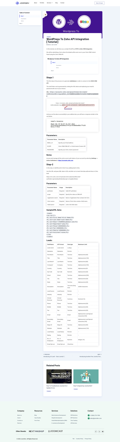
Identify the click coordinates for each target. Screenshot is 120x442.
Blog (56, 2)
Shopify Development (57, 417)
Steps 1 (22, 16)
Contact (62, 2)
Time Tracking (73, 420)
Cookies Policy (79, 438)
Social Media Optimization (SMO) (59, 420)
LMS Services (73, 423)
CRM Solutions (74, 415)
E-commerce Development (58, 423)
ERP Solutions (73, 417)
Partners (19, 423)
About (35, 2)
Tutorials (48, 36)
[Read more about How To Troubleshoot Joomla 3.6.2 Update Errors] (59, 376)
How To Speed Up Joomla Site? (82, 386)
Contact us (20, 420)
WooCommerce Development (59, 415)
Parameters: (23, 18)
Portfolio (42, 2)
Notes (22, 21)
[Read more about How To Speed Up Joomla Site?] (86, 376)
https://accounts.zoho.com (65, 160)
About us (19, 415)
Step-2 (20, 23)
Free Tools (37, 420)
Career (19, 417)
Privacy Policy (88, 438)
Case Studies (37, 417)
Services (49, 2)
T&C (73, 438)
